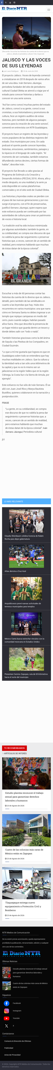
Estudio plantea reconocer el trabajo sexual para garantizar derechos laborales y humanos (30, 972)
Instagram (17, 1011)
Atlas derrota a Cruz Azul (15, 549)
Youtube (16, 1018)
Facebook (17, 1003)
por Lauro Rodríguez (11, 71)
